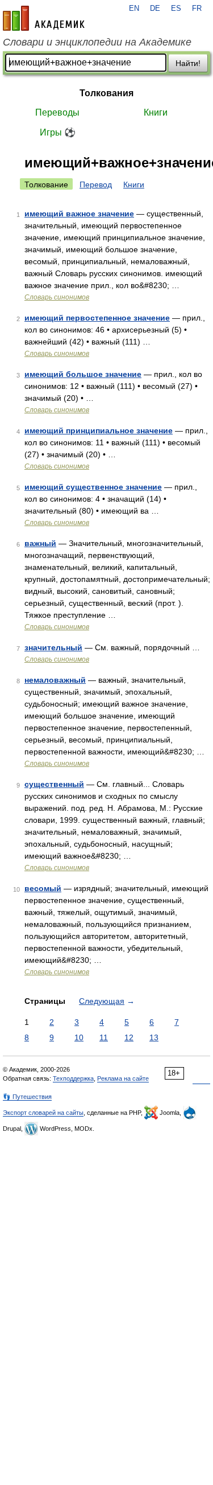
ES (176, 9)
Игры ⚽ (58, 132)
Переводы (57, 112)
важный (40, 543)
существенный (54, 784)
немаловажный (55, 679)
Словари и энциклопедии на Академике (97, 42)
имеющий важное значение (79, 213)
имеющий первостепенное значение (97, 317)
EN (134, 9)
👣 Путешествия (27, 1096)
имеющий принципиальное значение (98, 430)
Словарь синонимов (56, 297)
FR (197, 9)
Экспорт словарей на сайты (43, 1112)
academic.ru (44, 18)
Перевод (96, 184)
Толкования (106, 93)
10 (78, 1037)
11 (103, 1037)
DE (155, 9)
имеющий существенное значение (93, 486)
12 (128, 1037)
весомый (42, 888)
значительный (53, 647)
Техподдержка (73, 1078)
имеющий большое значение (82, 374)
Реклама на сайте (123, 1078)
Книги (156, 112)
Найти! (188, 63)
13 (153, 1037)
